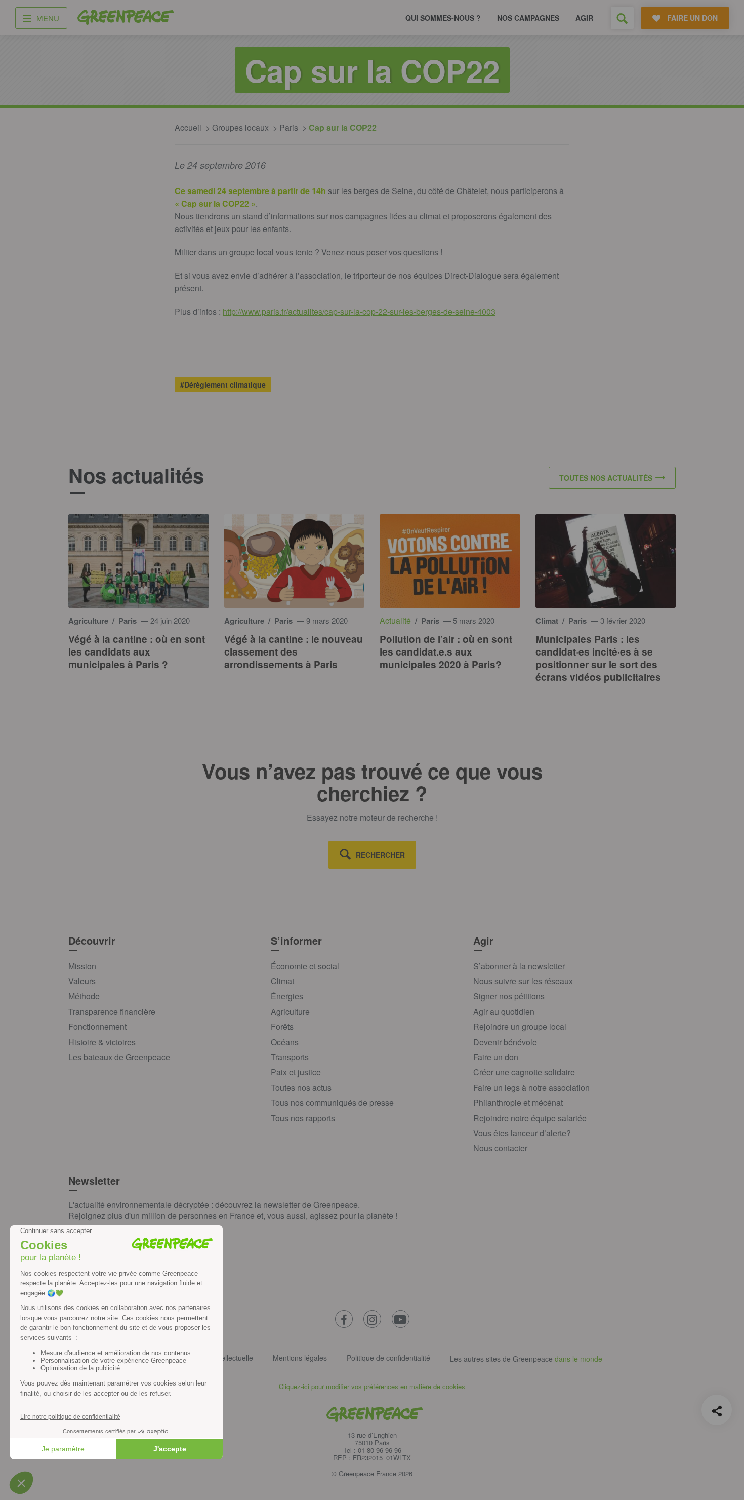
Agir (584, 18)
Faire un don (495, 1057)
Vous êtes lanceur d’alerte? (522, 1133)
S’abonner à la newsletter (519, 966)
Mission (82, 966)
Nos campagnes (528, 18)
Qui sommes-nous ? (443, 18)
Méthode (84, 996)
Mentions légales (300, 1358)
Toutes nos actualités (605, 478)
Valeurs (82, 981)
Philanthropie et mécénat (518, 1102)
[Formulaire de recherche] (622, 18)
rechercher (380, 855)
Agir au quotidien (503, 1011)
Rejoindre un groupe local (519, 1026)
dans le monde (578, 1359)
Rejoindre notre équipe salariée (530, 1118)
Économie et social (305, 966)
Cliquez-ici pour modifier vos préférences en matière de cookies (372, 1386)
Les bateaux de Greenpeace (119, 1057)
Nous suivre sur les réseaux (523, 981)
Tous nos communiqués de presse (332, 1102)
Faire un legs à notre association (531, 1087)
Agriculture (290, 1011)
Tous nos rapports (303, 1118)
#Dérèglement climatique (223, 384)
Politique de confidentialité (388, 1358)
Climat (282, 981)
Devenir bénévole (505, 1042)
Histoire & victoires (102, 1042)
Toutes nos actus (301, 1087)
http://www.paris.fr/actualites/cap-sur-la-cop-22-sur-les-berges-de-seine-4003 (359, 311)
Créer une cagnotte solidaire (524, 1072)
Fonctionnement (97, 1026)
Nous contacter (500, 1148)
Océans (285, 1042)
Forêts (282, 1026)
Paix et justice (296, 1072)
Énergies (287, 996)
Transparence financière (111, 1011)
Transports (290, 1057)
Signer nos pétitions (509, 996)
